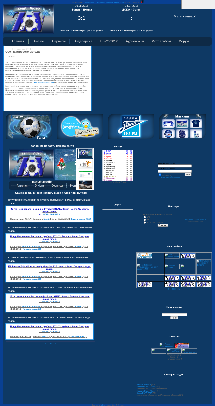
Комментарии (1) (32, 249)
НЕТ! (149, 220)
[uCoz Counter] (159, 353)
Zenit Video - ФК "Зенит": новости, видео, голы (104, 3)
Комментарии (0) (32, 309)
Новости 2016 (22, 49)
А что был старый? (155, 222)
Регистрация (175, 177)
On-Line (38, 41)
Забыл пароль (166, 177)
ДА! (148, 217)
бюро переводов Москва (43, 82)
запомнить (166, 175)
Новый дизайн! (42, 181)
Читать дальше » (51, 214)
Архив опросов (200, 219)
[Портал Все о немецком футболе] (203, 274)
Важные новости (31, 246)
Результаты (189, 219)
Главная (18, 41)
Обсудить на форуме (93, 30)
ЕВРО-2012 (109, 41)
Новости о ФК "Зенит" (146, 387)
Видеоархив (83, 41)
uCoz (103, 405)
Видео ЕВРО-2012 (144, 393)
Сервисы (59, 41)
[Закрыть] (180, 8)
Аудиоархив (135, 41)
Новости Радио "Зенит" (146, 391)
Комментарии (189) (81, 219)
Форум (184, 41)
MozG (47, 219)
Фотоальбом (161, 41)
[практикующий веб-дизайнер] (142, 3)
